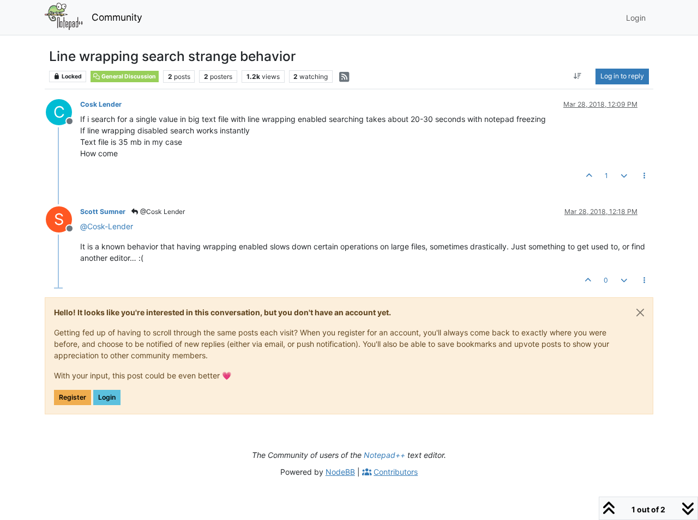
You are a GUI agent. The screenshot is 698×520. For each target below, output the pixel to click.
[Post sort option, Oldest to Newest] (578, 76)
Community (117, 17)
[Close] (640, 312)
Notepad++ (384, 455)
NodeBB (340, 471)
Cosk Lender (101, 104)
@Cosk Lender (162, 211)
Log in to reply (622, 76)
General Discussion (128, 76)
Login (107, 397)
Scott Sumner (102, 211)
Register (72, 397)
